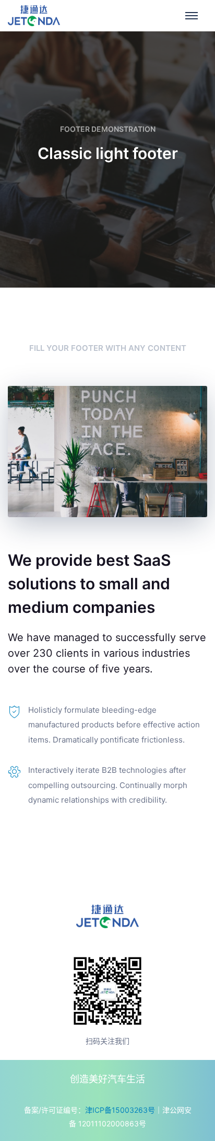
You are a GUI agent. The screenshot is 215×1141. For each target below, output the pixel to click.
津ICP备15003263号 (120, 1109)
